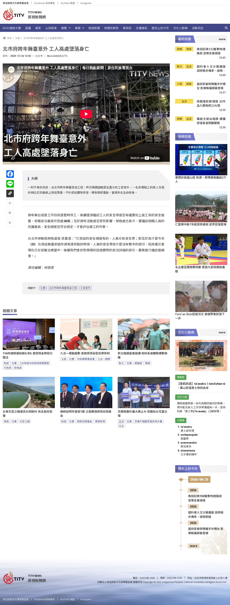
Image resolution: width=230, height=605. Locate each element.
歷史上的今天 (160, 28)
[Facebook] (10, 174)
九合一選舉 (104, 359)
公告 (63, 359)
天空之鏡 (25, 421)
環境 (6, 421)
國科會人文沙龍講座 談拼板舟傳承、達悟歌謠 (211, 68)
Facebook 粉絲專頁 (44, 3)
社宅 (121, 426)
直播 (28, 28)
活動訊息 (197, 28)
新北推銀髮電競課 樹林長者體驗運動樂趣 (142, 355)
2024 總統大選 (11, 28)
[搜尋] (226, 28)
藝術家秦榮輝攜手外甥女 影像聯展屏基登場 (211, 86)
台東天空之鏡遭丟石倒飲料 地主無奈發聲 (27, 413)
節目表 (127, 28)
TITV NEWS (35, 12)
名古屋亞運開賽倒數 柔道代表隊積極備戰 (200, 269)
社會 (42, 288)
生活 (121, 421)
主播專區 (141, 28)
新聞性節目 (111, 28)
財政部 (18, 367)
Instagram (85, 3)
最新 (38, 28)
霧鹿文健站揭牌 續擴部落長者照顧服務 (211, 121)
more (193, 546)
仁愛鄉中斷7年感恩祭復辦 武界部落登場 (200, 224)
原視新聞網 (37, 16)
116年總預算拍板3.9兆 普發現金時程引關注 (28, 355)
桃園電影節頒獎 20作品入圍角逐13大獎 (211, 103)
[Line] (10, 184)
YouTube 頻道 (68, 3)
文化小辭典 (180, 28)
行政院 (7, 367)
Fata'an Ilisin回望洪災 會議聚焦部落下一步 (200, 316)
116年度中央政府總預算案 (34, 363)
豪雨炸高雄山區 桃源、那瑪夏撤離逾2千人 (200, 179)
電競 (147, 363)
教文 (121, 363)
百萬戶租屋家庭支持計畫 (148, 421)
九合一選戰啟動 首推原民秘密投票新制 (85, 353)
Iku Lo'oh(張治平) (57, 55)
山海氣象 (51, 28)
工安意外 (85, 288)
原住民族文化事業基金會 (16, 3)
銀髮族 (138, 363)
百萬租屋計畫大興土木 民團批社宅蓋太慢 (142, 413)
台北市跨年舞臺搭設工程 (63, 288)
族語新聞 (94, 28)
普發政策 (100, 421)
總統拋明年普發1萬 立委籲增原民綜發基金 (85, 413)
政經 (6, 363)
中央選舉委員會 (86, 359)
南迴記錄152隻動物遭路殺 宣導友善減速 (211, 51)
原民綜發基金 (84, 421)
